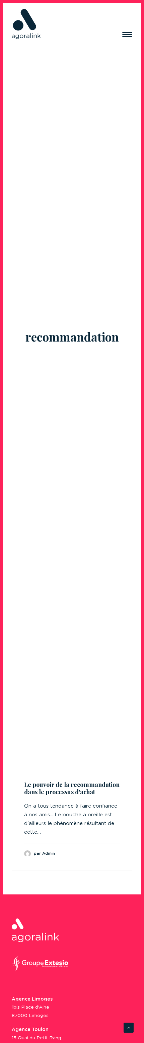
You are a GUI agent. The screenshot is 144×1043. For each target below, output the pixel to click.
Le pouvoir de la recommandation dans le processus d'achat (72, 788)
